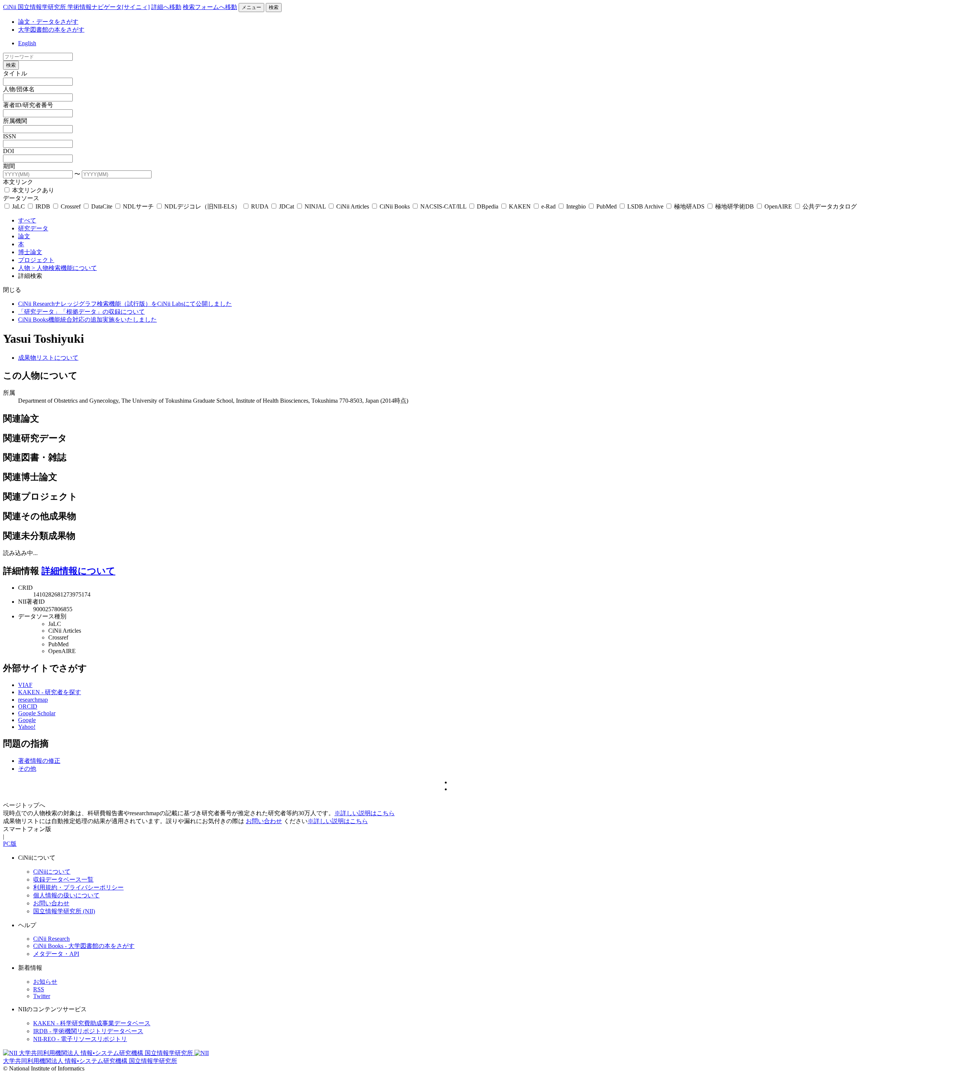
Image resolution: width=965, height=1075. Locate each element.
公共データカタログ (829, 206)
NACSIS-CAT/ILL (443, 206)
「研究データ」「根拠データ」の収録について (81, 311)
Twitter (41, 996)
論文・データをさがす (48, 21)
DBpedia (487, 206)
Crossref (70, 206)
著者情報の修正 (39, 761)
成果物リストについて (48, 357)
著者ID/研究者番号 (28, 105)
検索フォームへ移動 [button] (210, 7)
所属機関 (15, 121)
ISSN (9, 136)
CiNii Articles (353, 206)
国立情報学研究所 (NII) (64, 911)
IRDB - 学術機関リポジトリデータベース (88, 1031)
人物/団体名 (19, 89)
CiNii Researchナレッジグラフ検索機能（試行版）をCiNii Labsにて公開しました (125, 304)
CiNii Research (51, 938)
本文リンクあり (32, 190)
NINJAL (315, 206)
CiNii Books (394, 206)
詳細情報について (78, 571)
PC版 (10, 843)
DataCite (102, 206)
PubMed (606, 206)
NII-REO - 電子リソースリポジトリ (80, 1039)
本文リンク (18, 182)
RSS (38, 989)
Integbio (576, 206)
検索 (274, 7)
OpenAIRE (778, 206)
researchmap (33, 699)
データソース (21, 198)
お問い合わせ (264, 821)
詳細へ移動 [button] (166, 7)
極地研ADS (689, 206)
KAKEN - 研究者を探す (49, 692)
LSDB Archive (645, 206)
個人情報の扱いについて (66, 895)
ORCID (27, 706)
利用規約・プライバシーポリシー (78, 887)
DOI (8, 151)
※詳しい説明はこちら (364, 813)
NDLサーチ (138, 206)
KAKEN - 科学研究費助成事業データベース (91, 1023)
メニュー (251, 7)
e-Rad (548, 206)
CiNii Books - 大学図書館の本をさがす (84, 946)
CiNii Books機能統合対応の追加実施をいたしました (87, 319)
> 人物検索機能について (64, 268)
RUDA (260, 206)
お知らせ (45, 981)
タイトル (15, 73)
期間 (9, 166)
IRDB (43, 206)
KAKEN (519, 206)
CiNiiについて (51, 871)
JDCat (286, 206)
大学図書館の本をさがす (51, 29)
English (27, 43)
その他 (27, 768)
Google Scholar (36, 713)
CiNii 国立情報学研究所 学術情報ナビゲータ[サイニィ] (76, 7)
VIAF (25, 685)
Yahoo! (26, 727)
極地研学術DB (734, 206)
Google (27, 720)
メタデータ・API (56, 954)
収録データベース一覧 (63, 879)
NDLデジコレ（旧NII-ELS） (202, 206)
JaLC (18, 206)
